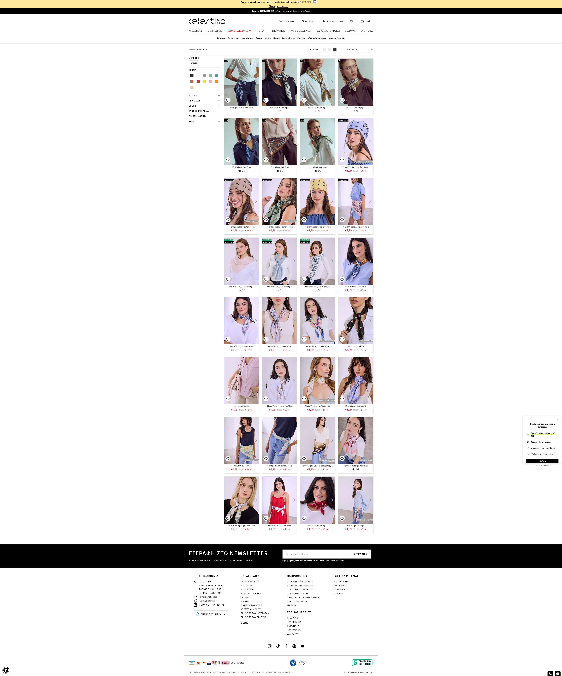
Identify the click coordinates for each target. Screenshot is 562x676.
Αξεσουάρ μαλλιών (316, 38)
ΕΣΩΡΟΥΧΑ (292, 633)
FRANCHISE (339, 585)
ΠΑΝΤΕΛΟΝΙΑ (294, 621)
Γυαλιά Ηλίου (288, 38)
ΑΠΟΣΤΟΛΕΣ (247, 585)
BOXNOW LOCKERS (250, 593)
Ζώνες (259, 38)
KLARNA (244, 601)
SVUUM (244, 597)
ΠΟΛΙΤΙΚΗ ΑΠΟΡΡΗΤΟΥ (299, 589)
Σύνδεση (542, 461)
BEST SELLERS (215, 30)
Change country (278, 6)
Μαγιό (268, 38)
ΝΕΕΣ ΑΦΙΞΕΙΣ (195, 30)
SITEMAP (292, 605)
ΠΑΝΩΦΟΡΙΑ (293, 629)
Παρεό (276, 38)
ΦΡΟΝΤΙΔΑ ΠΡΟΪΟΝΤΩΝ (300, 585)
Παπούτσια (233, 38)
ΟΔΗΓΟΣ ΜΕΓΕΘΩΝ (297, 601)
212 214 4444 (206, 581)
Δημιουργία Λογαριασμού (542, 465)
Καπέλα (301, 38)
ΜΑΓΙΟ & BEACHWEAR (300, 30)
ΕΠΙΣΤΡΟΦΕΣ (247, 589)
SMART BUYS (367, 30)
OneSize (194, 63)
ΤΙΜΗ (191, 121)
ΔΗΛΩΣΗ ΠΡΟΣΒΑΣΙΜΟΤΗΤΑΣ (303, 597)
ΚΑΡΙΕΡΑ (338, 593)
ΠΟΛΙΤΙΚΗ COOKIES (297, 593)
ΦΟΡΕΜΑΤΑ (293, 625)
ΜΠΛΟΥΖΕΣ (293, 617)
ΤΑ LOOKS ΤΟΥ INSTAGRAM (255, 613)
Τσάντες (221, 38)
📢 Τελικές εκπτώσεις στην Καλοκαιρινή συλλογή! (281, 11)
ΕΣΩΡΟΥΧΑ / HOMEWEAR (328, 30)
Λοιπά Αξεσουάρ (337, 38)
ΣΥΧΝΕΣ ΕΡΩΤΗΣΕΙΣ (251, 605)
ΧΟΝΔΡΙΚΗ (339, 589)
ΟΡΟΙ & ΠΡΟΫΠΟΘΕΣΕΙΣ (300, 581)
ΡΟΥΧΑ (261, 30)
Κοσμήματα (247, 38)
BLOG (244, 622)
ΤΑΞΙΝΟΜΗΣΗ (350, 49)
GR (369, 21)
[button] (6, 670)
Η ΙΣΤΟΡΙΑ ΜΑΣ (341, 581)
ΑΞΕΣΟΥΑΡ (350, 30)
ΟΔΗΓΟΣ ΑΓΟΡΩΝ (249, 581)
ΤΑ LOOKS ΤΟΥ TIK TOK (253, 617)
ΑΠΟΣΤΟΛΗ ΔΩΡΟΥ (250, 609)
